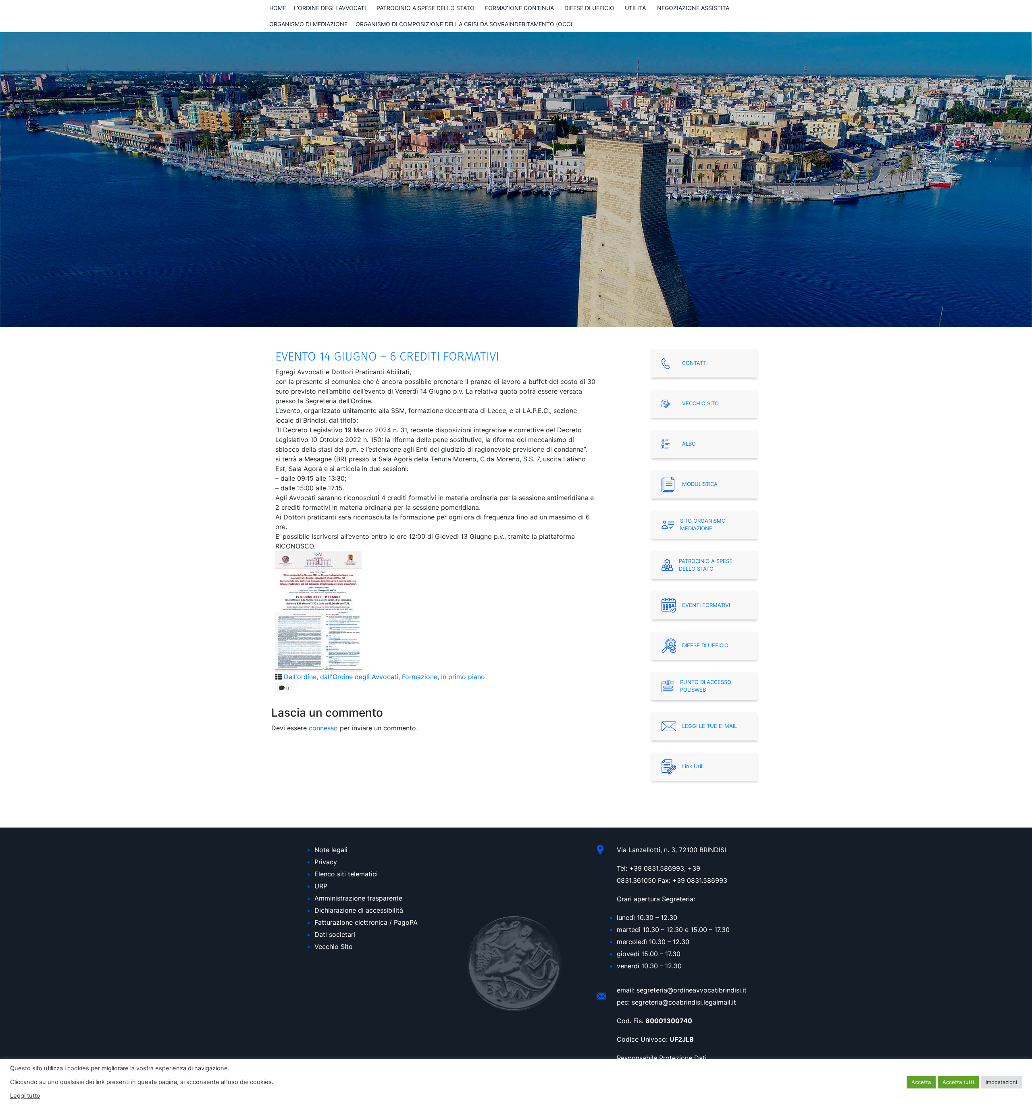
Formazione (419, 677)
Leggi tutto (25, 1095)
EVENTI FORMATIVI (706, 605)
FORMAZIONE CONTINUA (519, 7)
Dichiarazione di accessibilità (358, 910)
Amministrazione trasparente (358, 898)
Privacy (325, 862)
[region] (516, 179)
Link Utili (692, 766)
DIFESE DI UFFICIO (589, 7)
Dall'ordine (300, 677)
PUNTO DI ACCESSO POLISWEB (705, 686)
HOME (277, 7)
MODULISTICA (700, 484)
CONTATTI (694, 363)
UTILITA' (636, 7)
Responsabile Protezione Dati (662, 1058)
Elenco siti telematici (346, 874)
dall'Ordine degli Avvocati (359, 677)
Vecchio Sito (333, 946)
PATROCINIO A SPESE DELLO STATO (425, 7)
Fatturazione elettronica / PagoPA (366, 922)
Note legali (330, 850)
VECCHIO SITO (700, 403)
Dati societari (334, 934)
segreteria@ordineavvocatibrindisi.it (692, 990)
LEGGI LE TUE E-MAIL (709, 726)
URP (320, 886)
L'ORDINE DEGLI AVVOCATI (330, 7)
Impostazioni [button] (1001, 1082)
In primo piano (463, 677)
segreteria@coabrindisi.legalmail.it (684, 1002)
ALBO (689, 443)
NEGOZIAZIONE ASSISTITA (693, 7)
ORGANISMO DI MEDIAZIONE (308, 24)
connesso (323, 728)
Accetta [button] (921, 1082)
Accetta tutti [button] (958, 1082)
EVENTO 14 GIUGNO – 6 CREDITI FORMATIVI (387, 356)
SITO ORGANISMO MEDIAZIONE (703, 524)
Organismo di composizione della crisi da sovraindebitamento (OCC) (464, 24)
